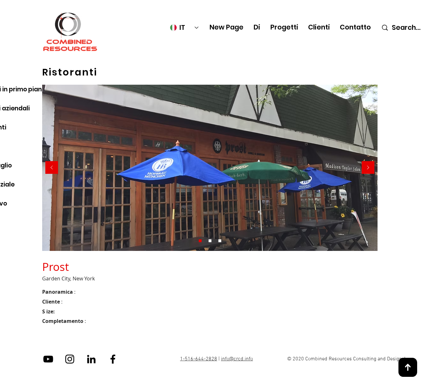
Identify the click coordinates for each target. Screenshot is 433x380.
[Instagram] (70, 359)
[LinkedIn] (91, 359)
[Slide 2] (210, 240)
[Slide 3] (219, 240)
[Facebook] (113, 359)
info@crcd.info (237, 359)
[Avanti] (368, 168)
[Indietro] (51, 168)
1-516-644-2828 (198, 359)
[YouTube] (48, 359)
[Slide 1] (200, 240)
